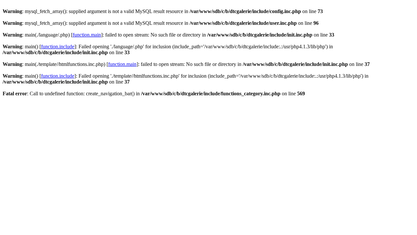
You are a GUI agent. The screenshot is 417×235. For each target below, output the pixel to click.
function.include (57, 46)
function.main (87, 35)
